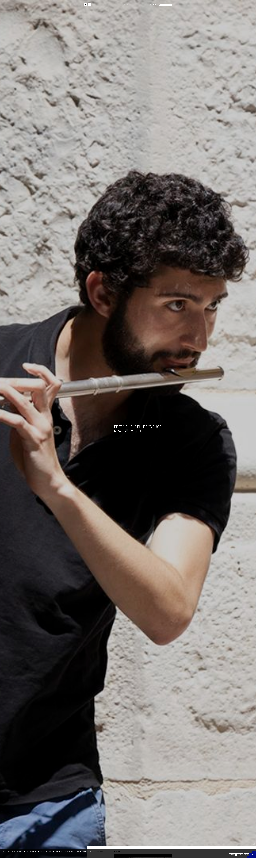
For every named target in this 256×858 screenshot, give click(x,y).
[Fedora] (165, 4)
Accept (232, 854)
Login (154, 4)
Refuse (240, 854)
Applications (127, 4)
